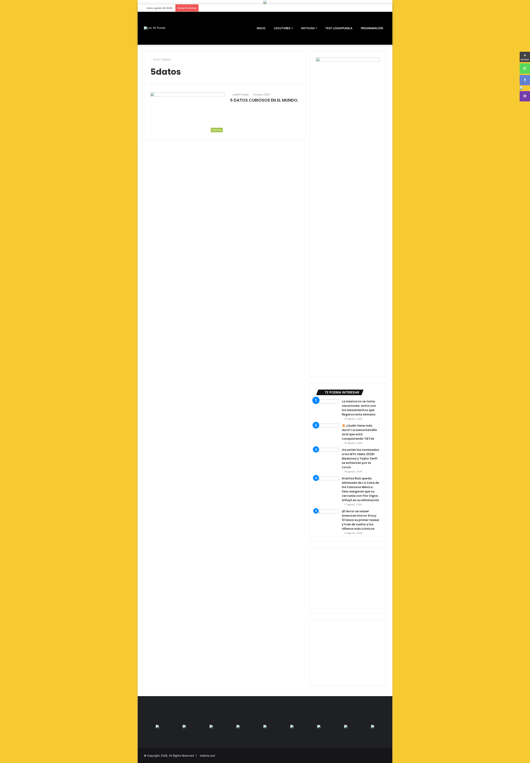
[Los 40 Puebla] (154, 28)
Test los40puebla (338, 28)
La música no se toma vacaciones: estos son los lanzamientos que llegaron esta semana (359, 407)
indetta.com (207, 755)
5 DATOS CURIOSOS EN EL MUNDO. (264, 100)
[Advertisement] (348, 580)
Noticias (307, 28)
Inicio (156, 59)
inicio (261, 28)
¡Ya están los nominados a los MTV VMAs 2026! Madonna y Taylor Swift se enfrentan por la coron (360, 458)
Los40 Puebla (240, 94)
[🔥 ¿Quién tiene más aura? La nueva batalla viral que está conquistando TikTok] (327, 431)
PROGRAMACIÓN (371, 28)
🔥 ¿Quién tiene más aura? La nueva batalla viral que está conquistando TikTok (359, 432)
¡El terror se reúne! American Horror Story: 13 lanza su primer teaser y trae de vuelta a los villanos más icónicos (360, 520)
